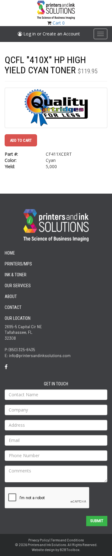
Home (10, 252)
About (11, 296)
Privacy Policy (38, 540)
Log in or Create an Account (51, 34)
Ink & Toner (15, 274)
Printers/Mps (18, 263)
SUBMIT (96, 520)
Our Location (17, 318)
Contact (13, 307)
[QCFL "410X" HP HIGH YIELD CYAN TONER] (56, 108)
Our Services (18, 285)
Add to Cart (21, 140)
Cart (59, 23)
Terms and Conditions (67, 540)
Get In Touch (56, 383)
